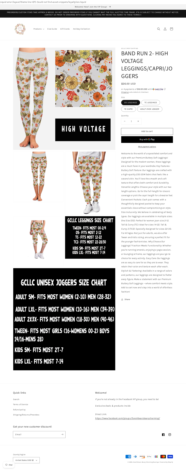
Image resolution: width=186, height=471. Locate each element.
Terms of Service (20, 404)
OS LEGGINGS (130, 102)
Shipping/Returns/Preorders (26, 415)
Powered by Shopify (166, 462)
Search (16, 399)
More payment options (147, 147)
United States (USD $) (24, 460)
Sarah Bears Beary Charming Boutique (146, 462)
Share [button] (127, 299)
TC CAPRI (128, 109)
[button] (39, 29)
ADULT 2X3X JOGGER (149, 109)
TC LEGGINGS (150, 102)
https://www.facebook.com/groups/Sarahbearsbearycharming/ (127, 418)
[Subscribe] (62, 434)
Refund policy (19, 409)
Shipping (125, 92)
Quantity (124, 116)
